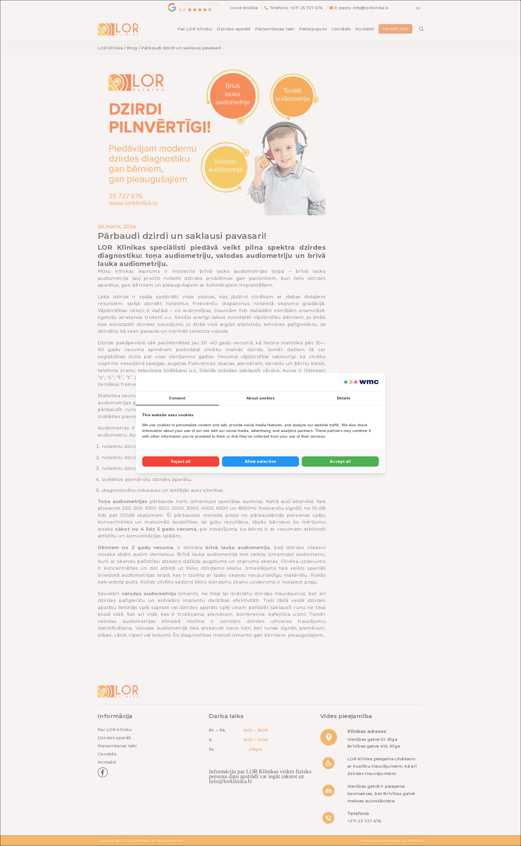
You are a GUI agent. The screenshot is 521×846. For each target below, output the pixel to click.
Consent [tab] (177, 398)
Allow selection (261, 461)
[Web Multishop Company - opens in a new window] (361, 382)
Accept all (340, 461)
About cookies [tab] (260, 398)
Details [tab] (343, 398)
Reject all (180, 461)
